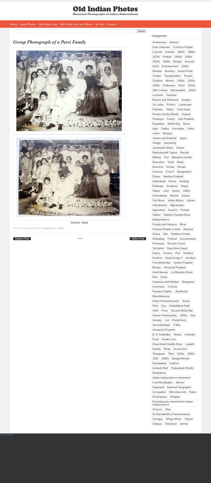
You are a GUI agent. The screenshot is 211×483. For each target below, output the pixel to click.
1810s (180, 353)
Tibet (171, 353)
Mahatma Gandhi (182, 157)
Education (158, 162)
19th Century (159, 90)
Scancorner (180, 349)
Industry (157, 320)
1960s (156, 85)
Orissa (156, 234)
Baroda (184, 152)
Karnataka (178, 128)
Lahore (191, 200)
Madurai (188, 229)
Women (174, 42)
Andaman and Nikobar (165, 281)
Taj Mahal (158, 248)
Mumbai (157, 71)
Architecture (159, 42)
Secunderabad (161, 325)
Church (170, 171)
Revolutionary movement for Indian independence (172, 403)
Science (157, 409)
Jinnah (186, 301)
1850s (192, 90)
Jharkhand (181, 291)
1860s (181, 52)
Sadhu (165, 128)
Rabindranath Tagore (164, 152)
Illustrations (159, 373)
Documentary (188, 238)
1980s (186, 190)
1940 (155, 310)
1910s (191, 80)
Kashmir (157, 258)
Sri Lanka (158, 104)
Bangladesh (184, 171)
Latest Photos (28, 24)
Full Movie (158, 200)
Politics (171, 104)
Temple (156, 75)
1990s (165, 358)
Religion (175, 396)
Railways (157, 186)
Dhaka (156, 176)
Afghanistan (177, 205)
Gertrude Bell (160, 368)
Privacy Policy (7, 434)
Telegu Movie (173, 419)
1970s (191, 85)
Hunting (184, 181)
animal (184, 423)
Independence (160, 219)
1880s (191, 52)
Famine (167, 253)
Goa (192, 315)
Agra (155, 128)
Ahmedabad (159, 195)
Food (155, 339)
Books (177, 334)
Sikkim (156, 214)
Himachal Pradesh (175, 267)
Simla (163, 277)
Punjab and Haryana (164, 224)
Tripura (188, 419)
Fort (166, 157)
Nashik (156, 349)
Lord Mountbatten (162, 382)
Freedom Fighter (162, 291)
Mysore (174, 195)
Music (180, 162)
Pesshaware (159, 396)
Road (167, 349)
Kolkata (169, 52)
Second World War (182, 310)
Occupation (159, 392)
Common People (183, 47)
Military (156, 157)
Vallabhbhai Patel (179, 305)
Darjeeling (170, 143)
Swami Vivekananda (164, 315)
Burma (172, 181)
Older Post (138, 238)
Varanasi (171, 95)
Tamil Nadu (183, 109)
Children (157, 80)
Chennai (157, 171)
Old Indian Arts (48, 24)
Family (61, 228)
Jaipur (183, 138)
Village (156, 143)
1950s (185, 66)
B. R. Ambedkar (161, 334)
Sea (163, 305)
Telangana (158, 353)
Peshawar (158, 243)
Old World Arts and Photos (76, 24)
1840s (183, 315)
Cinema (172, 286)
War (165, 234)
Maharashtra (178, 90)
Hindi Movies (160, 272)
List (167, 320)
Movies (170, 80)
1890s (188, 56)
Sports (176, 190)
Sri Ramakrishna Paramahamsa (171, 414)
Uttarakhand (159, 205)
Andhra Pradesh (183, 262)
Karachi (172, 210)
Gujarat (186, 114)
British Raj (174, 123)
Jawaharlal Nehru (162, 147)
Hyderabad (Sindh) (182, 368)
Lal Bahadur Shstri (182, 272)
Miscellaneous (160, 296)
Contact (111, 24)
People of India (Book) (165, 114)
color (166, 190)
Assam (186, 195)
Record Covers (176, 243)
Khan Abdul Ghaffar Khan (167, 344)
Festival (172, 238)
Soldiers (188, 253)
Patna (192, 392)
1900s (166, 61)
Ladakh (189, 344)
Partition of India (180, 234)
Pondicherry (179, 320)
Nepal (184, 186)
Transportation (172, 75)
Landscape (185, 104)
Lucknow (157, 95)
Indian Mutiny (175, 200)
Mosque (167, 133)
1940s (178, 56)
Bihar (183, 224)
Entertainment (170, 66)
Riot (154, 277)
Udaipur (157, 423)
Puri (177, 253)
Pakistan (157, 109)
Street (186, 123)
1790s (176, 325)
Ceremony (158, 286)
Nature (180, 147)
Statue (156, 190)
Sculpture (172, 186)
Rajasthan (158, 123)
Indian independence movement (171, 377)
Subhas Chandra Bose (177, 214)
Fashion (174, 363)
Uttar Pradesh (186, 119)
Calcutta (157, 52)
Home (13, 24)
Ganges (186, 99)
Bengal (177, 61)
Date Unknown (161, 47)
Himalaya (158, 119)
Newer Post (22, 238)
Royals (188, 75)
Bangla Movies (180, 358)
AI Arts (99, 24)
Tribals (170, 109)
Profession (169, 85)
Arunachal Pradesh (163, 329)
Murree (180, 382)
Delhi (155, 66)
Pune (165, 310)
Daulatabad (159, 363)
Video (190, 128)
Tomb (170, 162)
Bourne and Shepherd (165, 99)
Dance (156, 253)
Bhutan (156, 267)
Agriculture (158, 210)
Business (157, 167)
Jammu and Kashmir (164, 138)
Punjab (185, 210)
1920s (156, 61)
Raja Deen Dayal (177, 248)
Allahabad (158, 238)
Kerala (170, 167)
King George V (174, 258)
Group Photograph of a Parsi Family (49, 42)
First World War (161, 262)
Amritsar (191, 258)
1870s (156, 56)
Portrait (167, 56)
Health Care (169, 339)
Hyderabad (159, 181)
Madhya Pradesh (173, 176)
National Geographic (179, 387)
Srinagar (157, 419)
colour (156, 133)
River (182, 85)
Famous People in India (166, 229)
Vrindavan (171, 423)
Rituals (181, 167)
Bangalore (188, 281)
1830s (191, 353)
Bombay (170, 71)
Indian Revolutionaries (165, 301)
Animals (189, 61)
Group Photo (185, 71)
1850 (155, 358)
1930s (180, 80)
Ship (168, 409)
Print (155, 305)
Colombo (189, 334)
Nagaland (158, 387)
